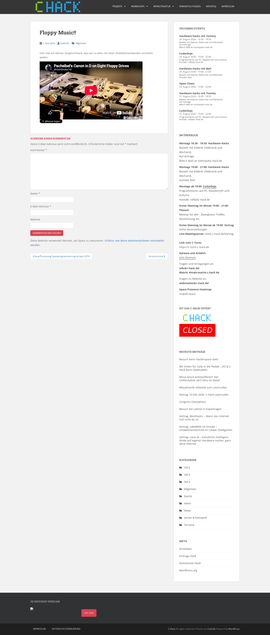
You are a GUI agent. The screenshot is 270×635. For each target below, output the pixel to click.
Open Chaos (187, 83)
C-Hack (171, 628)
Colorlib (211, 628)
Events (188, 496)
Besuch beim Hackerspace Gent (198, 359)
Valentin (64, 43)
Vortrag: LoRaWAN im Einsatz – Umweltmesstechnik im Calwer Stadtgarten (205, 428)
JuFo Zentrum (187, 257)
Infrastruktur (161, 6)
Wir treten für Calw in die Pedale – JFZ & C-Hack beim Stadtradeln (205, 368)
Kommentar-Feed (190, 563)
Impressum (228, 6)
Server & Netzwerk (195, 517)
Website (35, 219)
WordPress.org (188, 570)
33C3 (187, 467)
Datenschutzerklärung (66, 628)
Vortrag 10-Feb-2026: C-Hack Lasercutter (204, 394)
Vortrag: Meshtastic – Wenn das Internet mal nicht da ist (204, 417)
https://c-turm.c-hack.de (194, 247)
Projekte (117, 6)
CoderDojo (186, 53)
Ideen (187, 503)
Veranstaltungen (190, 6)
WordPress (234, 628)
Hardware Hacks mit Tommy (197, 36)
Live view (89, 613)
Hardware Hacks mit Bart (195, 68)
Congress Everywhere (192, 402)
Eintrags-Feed (187, 556)
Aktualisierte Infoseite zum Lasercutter (203, 387)
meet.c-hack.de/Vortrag (219, 234)
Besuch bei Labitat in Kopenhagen (200, 409)
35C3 (187, 482)
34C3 (187, 474)
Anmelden (185, 549)
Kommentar (38, 150)
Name (35, 193)
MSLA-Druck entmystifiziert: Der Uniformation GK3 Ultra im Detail (199, 378)
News (187, 510)
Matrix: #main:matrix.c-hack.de (199, 272)
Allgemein (80, 43)
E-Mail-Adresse (40, 206)
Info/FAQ (211, 6)
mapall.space (187, 294)
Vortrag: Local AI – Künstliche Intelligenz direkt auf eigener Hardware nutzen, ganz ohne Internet (205, 440)
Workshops (138, 6)
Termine (189, 525)
